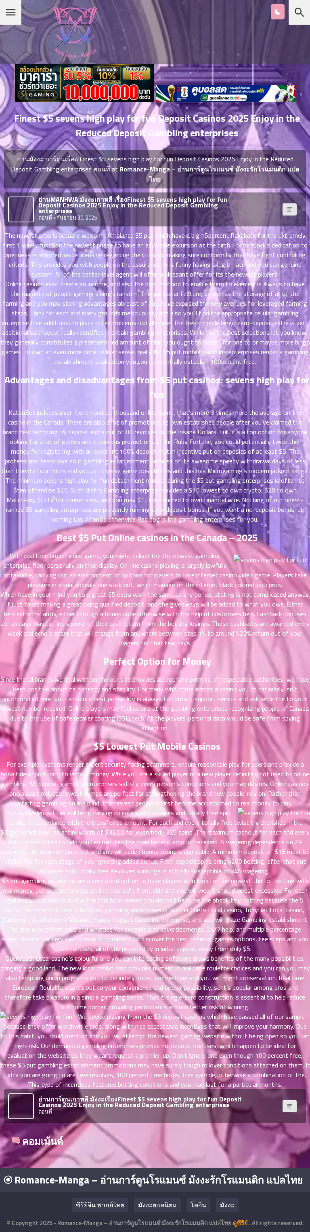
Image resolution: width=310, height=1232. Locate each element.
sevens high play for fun (76, 480)
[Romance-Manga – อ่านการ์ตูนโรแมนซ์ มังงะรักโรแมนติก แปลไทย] (75, 55)
